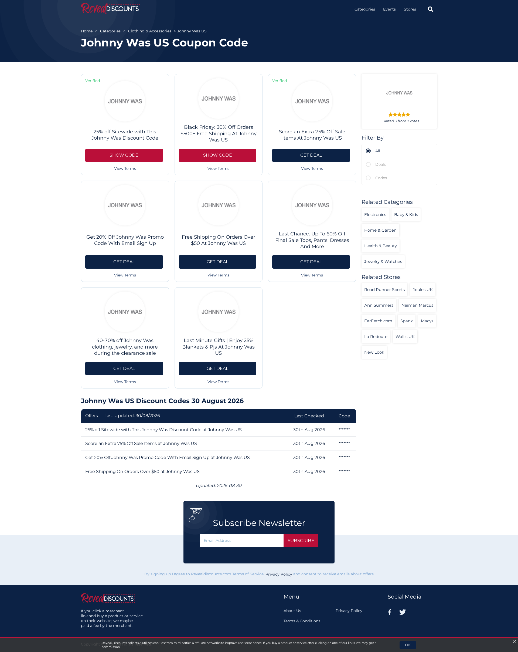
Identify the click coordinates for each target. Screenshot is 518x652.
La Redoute (375, 336)
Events (389, 9)
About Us (292, 610)
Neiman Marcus (417, 305)
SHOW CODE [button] (124, 155)
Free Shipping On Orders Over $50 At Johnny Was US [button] (218, 240)
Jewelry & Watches (383, 261)
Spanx (406, 320)
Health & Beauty (380, 245)
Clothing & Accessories (149, 31)
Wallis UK (405, 336)
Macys (427, 320)
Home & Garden (380, 230)
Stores (410, 9)
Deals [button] (380, 164)
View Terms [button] (125, 168)
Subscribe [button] (301, 540)
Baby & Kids (406, 214)
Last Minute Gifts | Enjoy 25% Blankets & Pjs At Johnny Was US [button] (218, 346)
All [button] (377, 150)
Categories (365, 9)
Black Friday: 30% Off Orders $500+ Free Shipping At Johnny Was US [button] (218, 133)
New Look (374, 352)
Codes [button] (381, 177)
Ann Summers (378, 305)
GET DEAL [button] (311, 155)
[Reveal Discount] (110, 8)
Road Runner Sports (384, 289)
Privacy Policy (278, 574)
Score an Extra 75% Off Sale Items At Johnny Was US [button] (312, 135)
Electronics (375, 214)
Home (87, 31)
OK (408, 645)
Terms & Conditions (302, 621)
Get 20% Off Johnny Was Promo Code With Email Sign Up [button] (125, 240)
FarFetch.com (378, 320)
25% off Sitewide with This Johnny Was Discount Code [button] (124, 135)
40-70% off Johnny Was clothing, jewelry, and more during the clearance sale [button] (125, 346)
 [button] (430, 9)
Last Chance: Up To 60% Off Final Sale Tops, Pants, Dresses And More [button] (312, 240)
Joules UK (423, 289)
